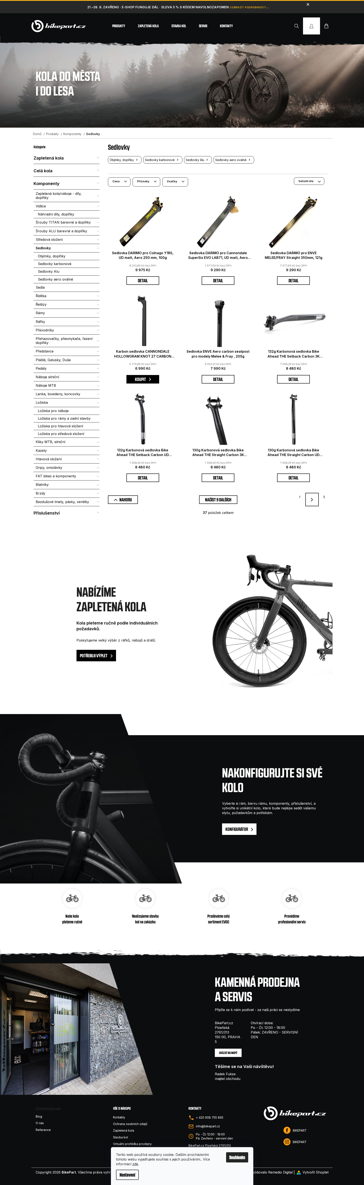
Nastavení (127, 1175)
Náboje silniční (47, 377)
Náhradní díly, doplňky (56, 214)
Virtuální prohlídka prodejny (132, 1144)
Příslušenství (47, 513)
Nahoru (125, 499)
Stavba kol (120, 1137)
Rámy (40, 313)
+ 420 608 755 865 (209, 1117)
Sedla (40, 287)
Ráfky (40, 321)
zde (135, 1164)
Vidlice (41, 206)
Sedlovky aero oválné (55, 279)
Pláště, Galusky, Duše (53, 360)
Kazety (41, 450)
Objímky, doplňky (51, 256)
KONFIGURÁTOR (237, 829)
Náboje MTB (46, 385)
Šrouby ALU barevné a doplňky (61, 231)
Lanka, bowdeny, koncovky (58, 394)
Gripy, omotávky (49, 467)
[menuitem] (118, 25)
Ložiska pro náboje (53, 411)
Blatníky (42, 484)
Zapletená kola (49, 158)
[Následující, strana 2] (312, 499)
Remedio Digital (280, 1172)
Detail (143, 280)
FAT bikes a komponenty (56, 476)
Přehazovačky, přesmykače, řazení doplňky (64, 341)
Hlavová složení (49, 459)
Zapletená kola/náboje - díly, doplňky (59, 195)
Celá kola (43, 170)
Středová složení (49, 239)
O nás (40, 1123)
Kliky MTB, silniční (50, 442)
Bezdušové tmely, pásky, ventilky (62, 502)
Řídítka (41, 296)
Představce (45, 351)
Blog (39, 1116)
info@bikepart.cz (208, 1126)
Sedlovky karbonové (54, 264)
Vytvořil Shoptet (316, 1172)
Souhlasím (237, 1157)
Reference (43, 1130)
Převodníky (45, 330)
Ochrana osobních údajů (130, 1124)
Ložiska (42, 402)
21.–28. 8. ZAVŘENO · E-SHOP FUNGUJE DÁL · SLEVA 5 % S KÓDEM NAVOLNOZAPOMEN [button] (158, 7)
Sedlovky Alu (48, 271)
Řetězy (41, 304)
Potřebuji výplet (94, 655)
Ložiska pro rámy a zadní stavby (64, 418)
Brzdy (40, 493)
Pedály (41, 368)
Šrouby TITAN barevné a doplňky (63, 222)
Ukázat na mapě (228, 1053)
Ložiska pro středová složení (61, 434)
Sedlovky (43, 248)
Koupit (141, 379)
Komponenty (46, 183)
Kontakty (119, 1117)
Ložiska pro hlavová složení (60, 426)
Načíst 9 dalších (218, 499)
